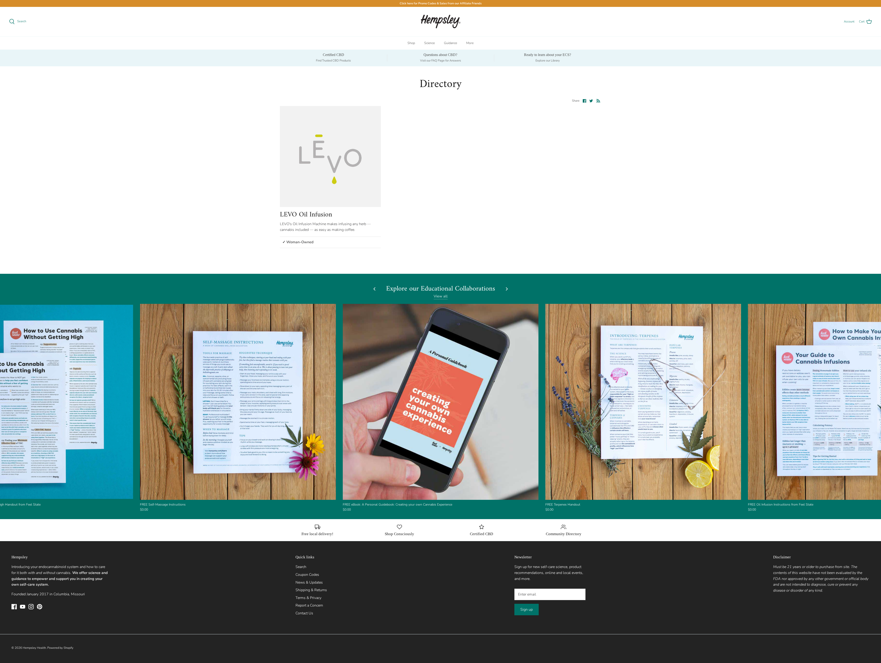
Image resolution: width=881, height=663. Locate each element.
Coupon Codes (307, 574)
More (470, 43)
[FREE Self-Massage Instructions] (238, 402)
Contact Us (304, 613)
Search (301, 566)
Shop (411, 43)
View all (441, 296)
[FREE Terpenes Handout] (643, 402)
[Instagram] (31, 606)
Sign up (526, 609)
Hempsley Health (34, 648)
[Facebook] (14, 606)
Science (429, 43)
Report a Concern (309, 605)
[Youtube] (22, 606)
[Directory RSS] (598, 101)
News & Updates (309, 582)
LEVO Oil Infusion (306, 215)
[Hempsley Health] (441, 21)
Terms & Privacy (308, 597)
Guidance (450, 43)
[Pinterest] (39, 606)
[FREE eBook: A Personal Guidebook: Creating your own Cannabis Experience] (440, 402)
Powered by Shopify (60, 648)
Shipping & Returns (311, 590)
